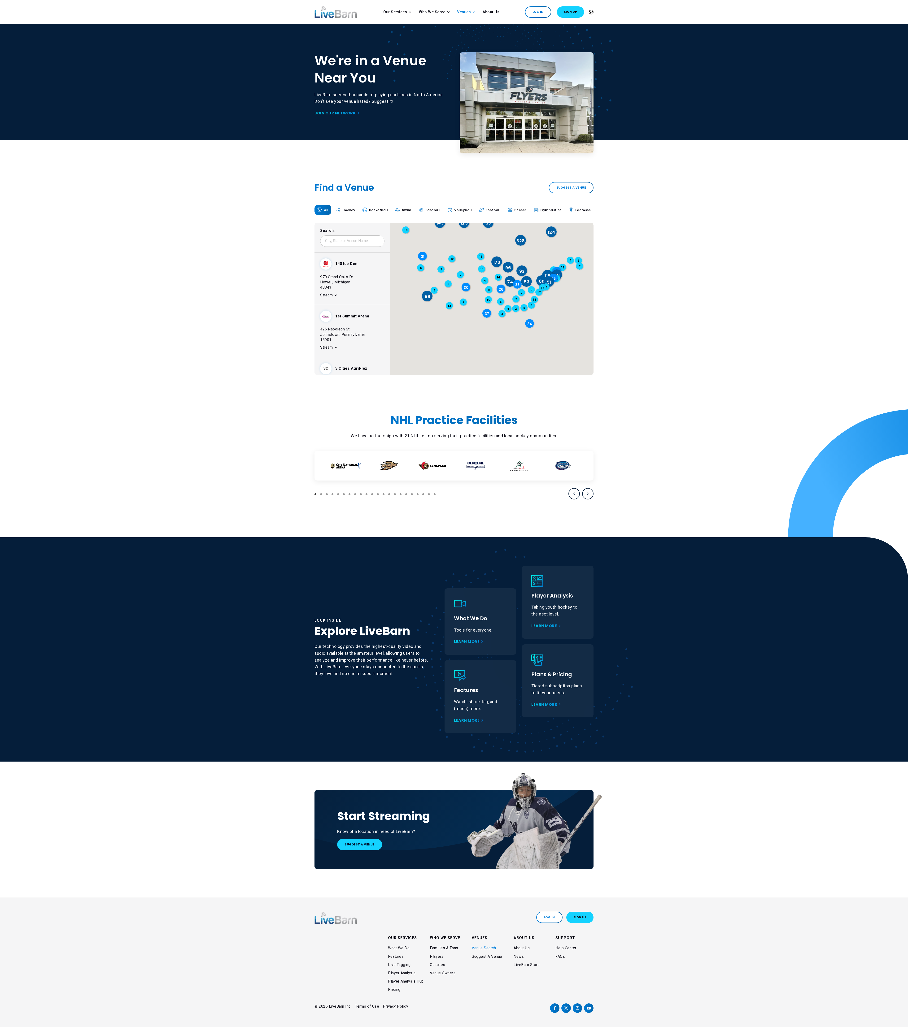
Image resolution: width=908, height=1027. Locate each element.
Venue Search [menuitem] (484, 948)
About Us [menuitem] (522, 948)
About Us (491, 12)
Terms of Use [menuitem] (367, 1006)
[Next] (588, 493)
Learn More (467, 641)
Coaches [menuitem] (437, 964)
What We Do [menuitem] (399, 948)
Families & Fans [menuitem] (444, 948)
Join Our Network (335, 113)
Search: (327, 230)
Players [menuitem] (437, 956)
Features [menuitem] (396, 956)
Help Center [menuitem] (565, 948)
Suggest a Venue (571, 188)
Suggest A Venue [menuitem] (487, 956)
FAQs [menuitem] (560, 956)
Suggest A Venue (360, 844)
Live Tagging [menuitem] (399, 964)
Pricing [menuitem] (394, 989)
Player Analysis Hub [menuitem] (406, 981)
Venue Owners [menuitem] (442, 973)
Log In (538, 12)
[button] (521, 240)
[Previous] (574, 493)
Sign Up (570, 12)
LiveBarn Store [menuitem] (527, 964)
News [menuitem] (519, 956)
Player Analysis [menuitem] (402, 973)
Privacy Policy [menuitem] (395, 1006)
